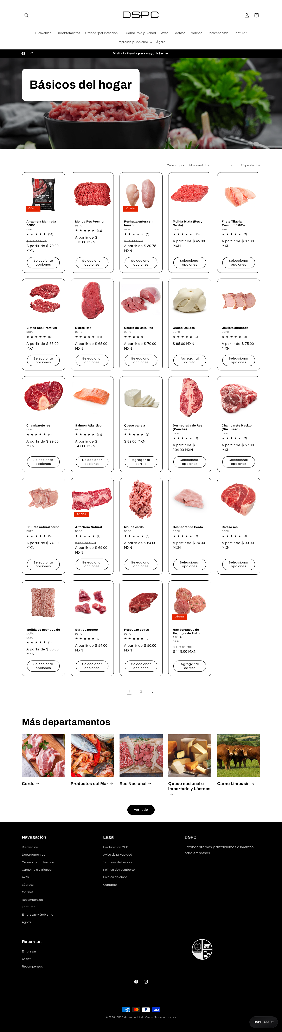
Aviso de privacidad (117, 854)
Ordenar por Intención (38, 862)
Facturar (28, 907)
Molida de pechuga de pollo (43, 631)
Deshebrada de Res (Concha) (187, 427)
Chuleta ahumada (235, 327)
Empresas (29, 951)
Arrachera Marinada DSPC (41, 223)
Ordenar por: (176, 165)
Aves (25, 877)
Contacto (110, 884)
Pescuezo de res (136, 629)
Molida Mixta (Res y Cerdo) (188, 223)
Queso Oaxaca (184, 327)
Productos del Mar (89, 783)
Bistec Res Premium (41, 327)
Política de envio (115, 877)
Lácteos (28, 884)
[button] (26, 15)
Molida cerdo (134, 527)
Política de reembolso (119, 869)
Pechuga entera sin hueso (139, 223)
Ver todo (141, 809)
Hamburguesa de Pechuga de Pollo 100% (186, 633)
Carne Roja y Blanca (37, 869)
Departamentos (33, 854)
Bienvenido (30, 847)
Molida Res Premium (91, 221)
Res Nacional (133, 783)
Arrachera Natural (88, 527)
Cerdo (28, 783)
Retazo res (230, 527)
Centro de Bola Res (138, 327)
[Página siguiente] (153, 691)
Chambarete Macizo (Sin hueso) (237, 427)
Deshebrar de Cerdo (188, 527)
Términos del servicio (118, 862)
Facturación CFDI (116, 847)
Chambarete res (38, 425)
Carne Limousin (233, 783)
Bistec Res (83, 327)
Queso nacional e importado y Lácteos (189, 786)
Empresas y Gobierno (37, 914)
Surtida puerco (86, 629)
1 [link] (129, 691)
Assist (26, 959)
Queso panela (134, 425)
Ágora (26, 922)
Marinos (27, 892)
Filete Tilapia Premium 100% (233, 223)
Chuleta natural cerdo (42, 527)
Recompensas (32, 899)
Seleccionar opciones (43, 262)
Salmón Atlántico (88, 425)
